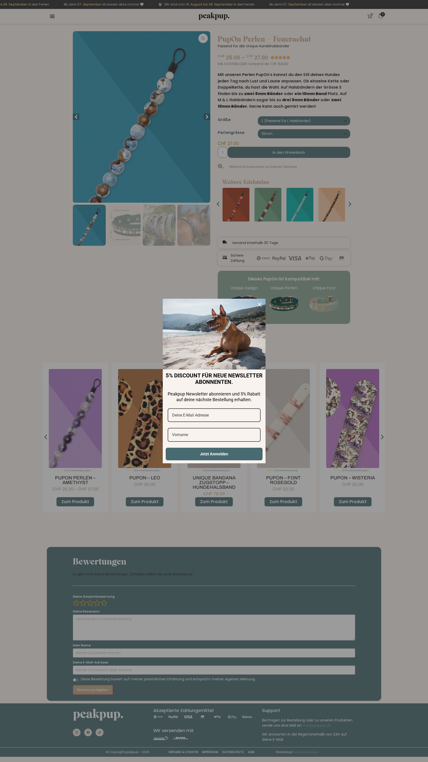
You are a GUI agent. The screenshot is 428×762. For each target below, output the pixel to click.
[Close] (260, 305)
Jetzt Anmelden (214, 454)
